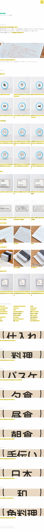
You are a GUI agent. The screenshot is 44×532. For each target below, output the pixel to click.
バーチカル (16, 243)
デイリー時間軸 (17, 267)
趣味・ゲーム (16, 320)
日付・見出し (16, 317)
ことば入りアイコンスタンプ (19, 306)
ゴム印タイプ (33, 309)
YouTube (19, 32)
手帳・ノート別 (33, 315)
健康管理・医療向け (17, 313)
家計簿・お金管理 (17, 315)
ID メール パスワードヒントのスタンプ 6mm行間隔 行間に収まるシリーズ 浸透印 (22, 293)
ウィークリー (34, 267)
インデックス (16, 308)
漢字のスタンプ (33, 319)
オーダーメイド (33, 308)
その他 (31, 306)
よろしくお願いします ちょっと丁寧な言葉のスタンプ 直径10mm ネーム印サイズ (22, 143)
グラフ (14, 309)
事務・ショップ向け (34, 311)
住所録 (32, 243)
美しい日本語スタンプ (35, 320)
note (22, 32)
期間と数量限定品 (34, 317)
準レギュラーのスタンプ (18, 319)
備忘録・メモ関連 (34, 313)
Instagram (14, 32)
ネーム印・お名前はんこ (18, 311)
